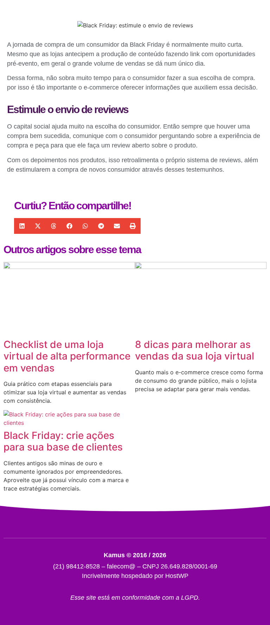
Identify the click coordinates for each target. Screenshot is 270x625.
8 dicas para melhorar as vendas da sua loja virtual (194, 350)
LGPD (189, 597)
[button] (22, 226)
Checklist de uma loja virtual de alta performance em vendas (67, 356)
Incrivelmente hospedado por (135, 575)
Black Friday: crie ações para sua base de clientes (63, 441)
